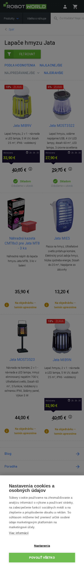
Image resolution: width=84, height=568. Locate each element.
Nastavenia (42, 545)
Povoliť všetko (42, 557)
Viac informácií (19, 533)
